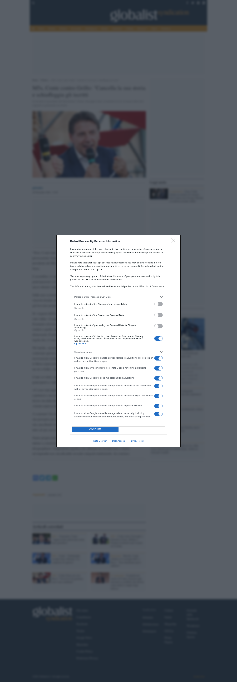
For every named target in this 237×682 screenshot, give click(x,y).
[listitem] (118, 297)
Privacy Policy (137, 441)
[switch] (158, 304)
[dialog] (118, 341)
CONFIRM (95, 429)
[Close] (174, 241)
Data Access (118, 441)
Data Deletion (100, 441)
